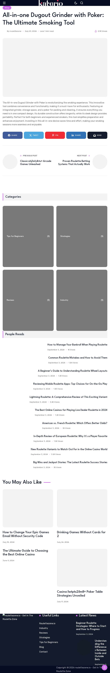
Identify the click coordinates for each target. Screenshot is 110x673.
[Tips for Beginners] (28, 236)
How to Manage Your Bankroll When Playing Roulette (77, 345)
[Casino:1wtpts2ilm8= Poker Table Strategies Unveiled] (82, 568)
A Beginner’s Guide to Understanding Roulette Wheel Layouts (72, 371)
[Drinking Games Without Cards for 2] (82, 508)
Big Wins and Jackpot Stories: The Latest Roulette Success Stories (70, 462)
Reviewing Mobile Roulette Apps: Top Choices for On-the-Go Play (70, 384)
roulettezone (15, 31)
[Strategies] (81, 236)
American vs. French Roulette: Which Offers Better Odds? (74, 423)
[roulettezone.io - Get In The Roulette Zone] (50, 3)
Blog (7, 8)
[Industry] (81, 300)
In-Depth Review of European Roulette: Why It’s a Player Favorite (70, 436)
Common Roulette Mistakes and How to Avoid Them (77, 358)
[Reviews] (28, 300)
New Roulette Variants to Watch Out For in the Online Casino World (69, 449)
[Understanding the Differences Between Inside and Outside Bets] (84, 647)
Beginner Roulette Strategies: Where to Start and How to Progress (91, 626)
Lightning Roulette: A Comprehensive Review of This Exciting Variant (68, 397)
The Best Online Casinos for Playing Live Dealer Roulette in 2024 (71, 410)
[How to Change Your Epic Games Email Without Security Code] (28, 508)
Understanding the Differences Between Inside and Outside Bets (101, 650)
